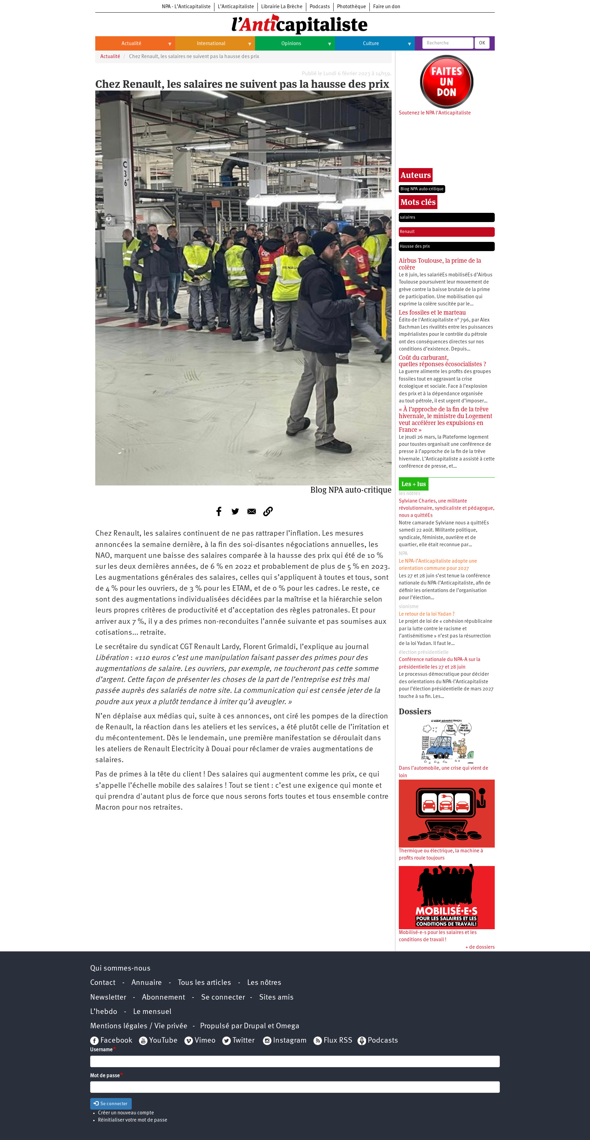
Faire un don (386, 7)
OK (482, 43)
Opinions (278, 46)
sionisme (409, 606)
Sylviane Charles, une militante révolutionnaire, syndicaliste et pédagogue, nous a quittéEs (446, 509)
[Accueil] (295, 23)
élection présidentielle (424, 652)
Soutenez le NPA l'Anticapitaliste (435, 113)
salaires (407, 217)
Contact (102, 983)
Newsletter (108, 998)
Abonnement (163, 998)
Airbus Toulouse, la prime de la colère (440, 264)
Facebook (115, 1041)
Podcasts (320, 7)
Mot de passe (105, 1076)
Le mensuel (152, 1012)
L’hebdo (103, 1012)
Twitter (243, 1041)
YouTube (163, 1041)
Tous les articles (204, 983)
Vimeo (205, 1041)
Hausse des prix (415, 246)
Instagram (290, 1041)
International (200, 46)
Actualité (118, 46)
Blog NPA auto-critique (422, 189)
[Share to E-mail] (251, 511)
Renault (407, 232)
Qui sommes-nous (120, 969)
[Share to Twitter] (235, 511)
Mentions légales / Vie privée (138, 1026)
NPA (403, 554)
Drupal (255, 1026)
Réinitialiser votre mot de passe (132, 1120)
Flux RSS (338, 1041)
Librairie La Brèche (282, 7)
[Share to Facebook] (219, 511)
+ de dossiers (480, 947)
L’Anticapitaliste (236, 7)
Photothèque (351, 7)
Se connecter (223, 998)
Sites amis (276, 998)
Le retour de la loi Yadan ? (427, 614)
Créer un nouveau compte (126, 1113)
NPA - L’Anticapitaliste (186, 7)
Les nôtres (264, 983)
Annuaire (146, 983)
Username (101, 1050)
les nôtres (409, 493)
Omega (287, 1026)
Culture (357, 46)
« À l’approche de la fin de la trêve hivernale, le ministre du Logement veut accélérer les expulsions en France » (445, 419)
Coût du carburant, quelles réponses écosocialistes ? (442, 361)
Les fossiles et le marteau (432, 312)
